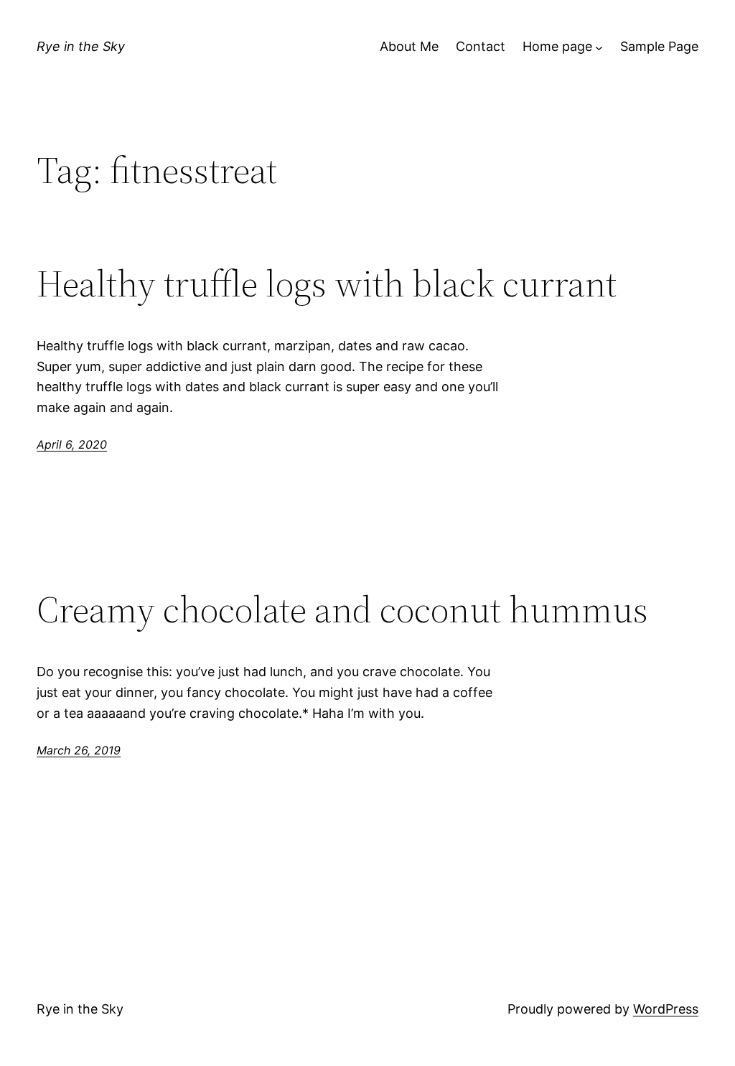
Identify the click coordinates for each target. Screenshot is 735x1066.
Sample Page (659, 46)
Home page (557, 46)
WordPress (665, 1008)
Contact (480, 46)
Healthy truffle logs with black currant (327, 283)
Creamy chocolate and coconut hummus (342, 609)
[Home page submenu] (599, 47)
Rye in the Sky (81, 46)
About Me (409, 46)
